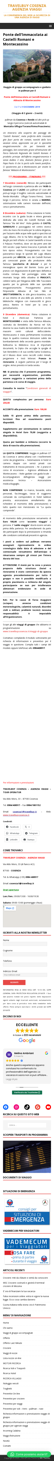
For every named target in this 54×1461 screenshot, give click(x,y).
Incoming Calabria (11, 1430)
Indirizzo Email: (10, 971)
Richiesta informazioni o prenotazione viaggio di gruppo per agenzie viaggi (26, 1424)
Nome (6, 940)
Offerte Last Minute (12, 1343)
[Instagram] (16, 1107)
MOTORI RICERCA (12, 1363)
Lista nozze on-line (12, 1358)
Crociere (7, 1348)
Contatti (7, 1445)
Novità (6, 1440)
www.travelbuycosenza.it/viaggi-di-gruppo (25, 631)
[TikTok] (27, 1107)
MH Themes (45, 1458)
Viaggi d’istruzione (11, 1435)
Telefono (7, 960)
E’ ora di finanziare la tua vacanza (19, 1291)
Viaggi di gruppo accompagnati (18, 1332)
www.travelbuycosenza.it (16, 815)
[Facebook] (5, 1107)
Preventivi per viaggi (12, 1403)
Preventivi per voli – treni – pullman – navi (23, 1408)
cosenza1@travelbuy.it (25, 811)
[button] (49, 26)
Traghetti (7, 1388)
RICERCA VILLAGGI (12, 1378)
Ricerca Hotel (9, 1373)
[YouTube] (48, 1107)
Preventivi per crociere (14, 1398)
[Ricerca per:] (27, 1125)
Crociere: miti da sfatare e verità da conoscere (25, 1277)
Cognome (8, 950)
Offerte (6, 1338)
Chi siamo (8, 1327)
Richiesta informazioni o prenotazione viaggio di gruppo (26, 1415)
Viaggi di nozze (10, 1353)
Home (6, 1322)
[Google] (37, 1107)
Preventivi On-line (11, 1393)
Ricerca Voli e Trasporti (14, 1368)
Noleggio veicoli (10, 1383)
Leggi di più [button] (11, 1079)
